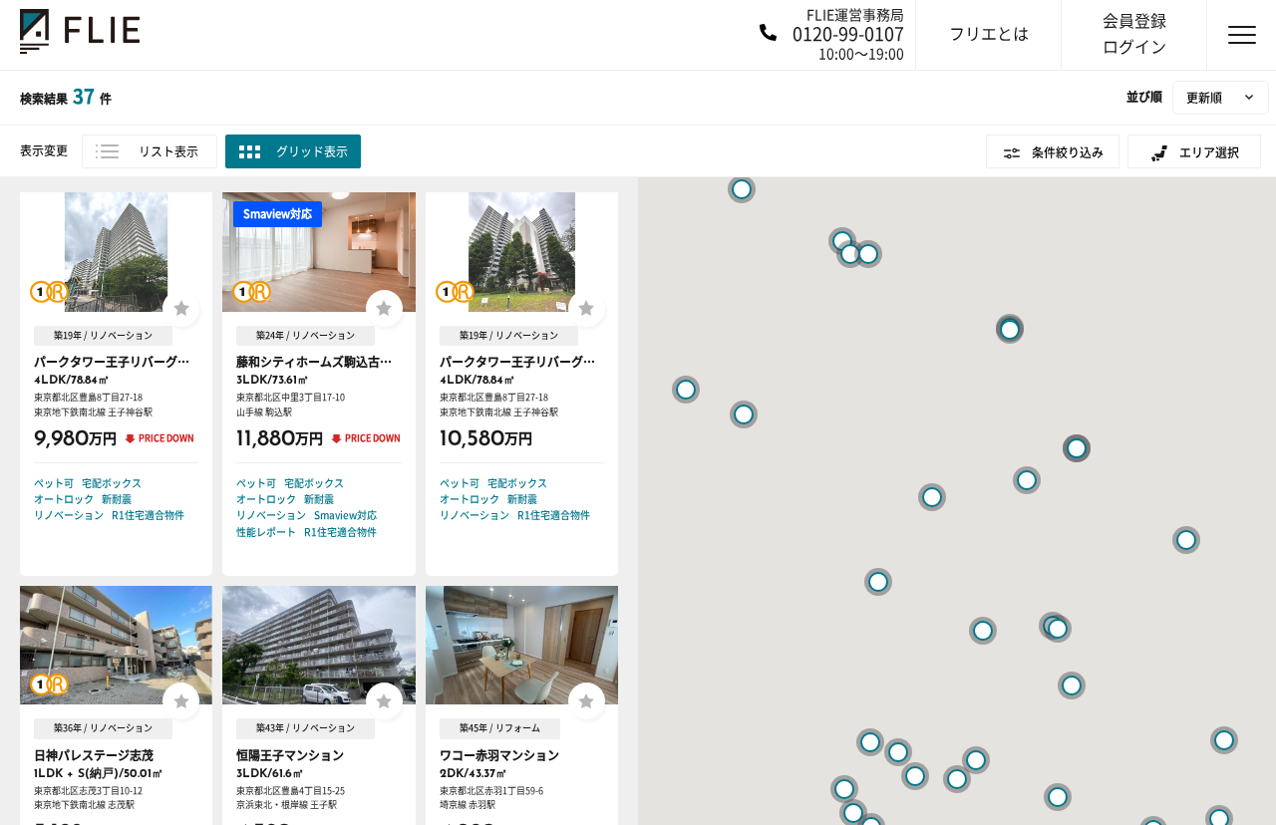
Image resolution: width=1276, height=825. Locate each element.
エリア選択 (1209, 152)
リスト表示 (168, 151)
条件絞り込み (1068, 152)
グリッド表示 (312, 151)
